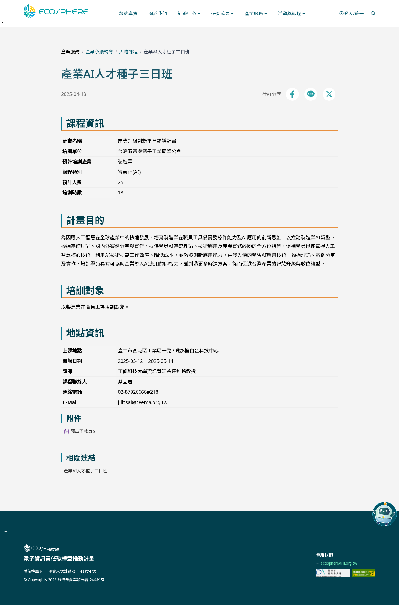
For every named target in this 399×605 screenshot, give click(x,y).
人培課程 (128, 52)
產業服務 (254, 13)
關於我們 (157, 13)
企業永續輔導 (99, 52)
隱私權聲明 (33, 571)
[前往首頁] (102, 548)
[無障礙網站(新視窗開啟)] (363, 573)
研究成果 (220, 13)
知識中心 (187, 13)
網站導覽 (128, 13)
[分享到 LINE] (311, 94)
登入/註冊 (354, 13)
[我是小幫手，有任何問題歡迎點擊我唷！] (384, 514)
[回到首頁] (56, 11)
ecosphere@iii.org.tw (339, 563)
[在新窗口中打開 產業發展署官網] (333, 573)
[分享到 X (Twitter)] (329, 94)
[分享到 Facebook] (292, 94)
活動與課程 (289, 13)
